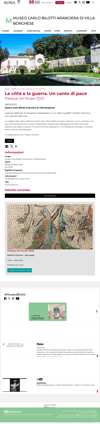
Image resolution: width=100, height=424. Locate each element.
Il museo (5, 31)
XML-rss (95, 418)
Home (7, 89)
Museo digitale (33, 31)
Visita (93, 31)
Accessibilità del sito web (83, 417)
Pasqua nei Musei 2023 (20, 250)
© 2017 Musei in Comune (67, 415)
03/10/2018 (66, 352)
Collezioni (18, 31)
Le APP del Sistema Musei (37, 317)
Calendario (81, 31)
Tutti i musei (46, 3)
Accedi (69, 3)
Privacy (81, 415)
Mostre (47, 31)
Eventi (57, 31)
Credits (70, 417)
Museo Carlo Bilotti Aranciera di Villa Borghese (36, 414)
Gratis (9, 141)
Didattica (68, 31)
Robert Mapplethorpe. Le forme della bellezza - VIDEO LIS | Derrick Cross (65, 385)
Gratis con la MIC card (19, 270)
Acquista (59, 3)
